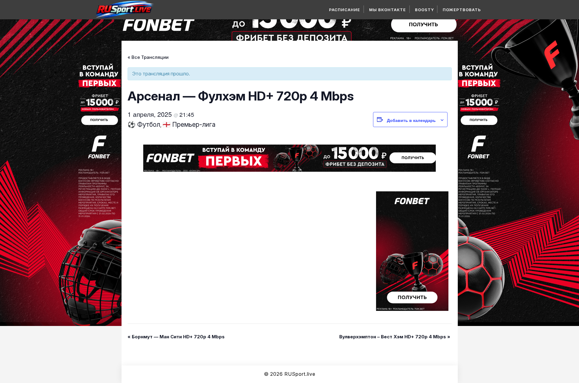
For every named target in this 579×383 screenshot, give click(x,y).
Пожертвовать (462, 9)
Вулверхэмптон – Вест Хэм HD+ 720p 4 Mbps (394, 337)
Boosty (424, 9)
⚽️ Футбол (144, 124)
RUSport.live (299, 374)
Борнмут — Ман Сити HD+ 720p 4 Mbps (176, 337)
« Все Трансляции (148, 57)
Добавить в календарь (411, 120)
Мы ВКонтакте (387, 9)
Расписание (344, 9)
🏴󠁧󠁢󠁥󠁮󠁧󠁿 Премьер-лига (189, 124)
